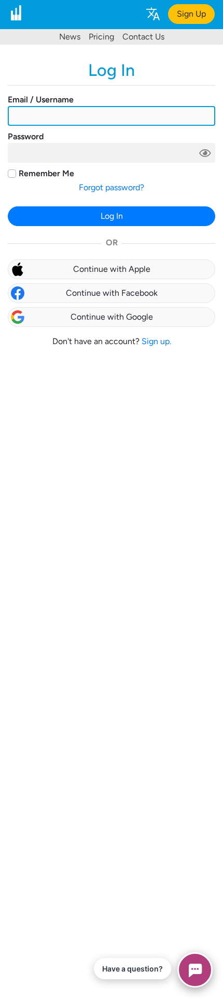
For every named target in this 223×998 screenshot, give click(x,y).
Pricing (101, 37)
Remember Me (46, 173)
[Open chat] (195, 970)
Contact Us (143, 37)
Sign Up (191, 14)
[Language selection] (152, 13)
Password (26, 136)
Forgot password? (111, 187)
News (69, 37)
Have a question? (132, 968)
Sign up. (156, 341)
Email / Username (41, 99)
